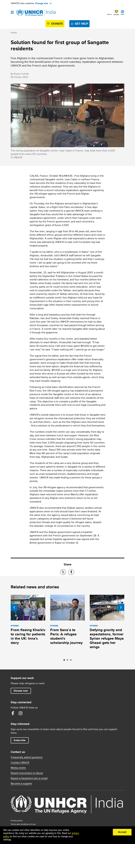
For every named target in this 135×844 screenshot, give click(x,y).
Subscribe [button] (20, 740)
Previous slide (14, 607)
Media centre (18, 768)
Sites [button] (122, 14)
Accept (122, 832)
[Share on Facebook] (71, 572)
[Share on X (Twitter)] (63, 572)
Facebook (13, 713)
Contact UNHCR (20, 762)
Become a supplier (21, 783)
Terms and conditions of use (23, 824)
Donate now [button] (21, 691)
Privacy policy (17, 820)
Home (14, 32)
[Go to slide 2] (68, 660)
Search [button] (109, 14)
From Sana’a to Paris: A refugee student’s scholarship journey (66, 636)
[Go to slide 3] (71, 660)
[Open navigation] (12, 12)
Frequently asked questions (26, 757)
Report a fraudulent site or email (29, 778)
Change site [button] (41, 3)
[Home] (27, 12)
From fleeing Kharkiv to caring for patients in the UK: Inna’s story (28, 636)
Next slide (120, 607)
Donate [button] (116, 14)
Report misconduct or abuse (27, 773)
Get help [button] (81, 23)
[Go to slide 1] (65, 660)
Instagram (20, 713)
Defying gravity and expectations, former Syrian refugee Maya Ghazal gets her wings (107, 638)
